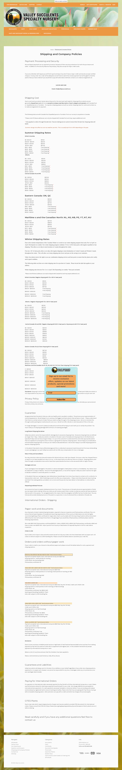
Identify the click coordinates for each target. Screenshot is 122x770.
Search (82, 4)
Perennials (65, 29)
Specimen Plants (79, 29)
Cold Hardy (33, 29)
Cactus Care (23, 4)
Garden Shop (92, 29)
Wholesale (47, 33)
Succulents (13, 29)
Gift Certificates (92, 4)
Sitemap (13, 753)
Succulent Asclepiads (49, 29)
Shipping (32, 4)
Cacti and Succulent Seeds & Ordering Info (24, 33)
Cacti (23, 29)
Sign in (101, 4)
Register (108, 4)
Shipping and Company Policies (20, 750)
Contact (39, 4)
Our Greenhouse (12, 4)
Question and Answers (17, 748)
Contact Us (14, 752)
